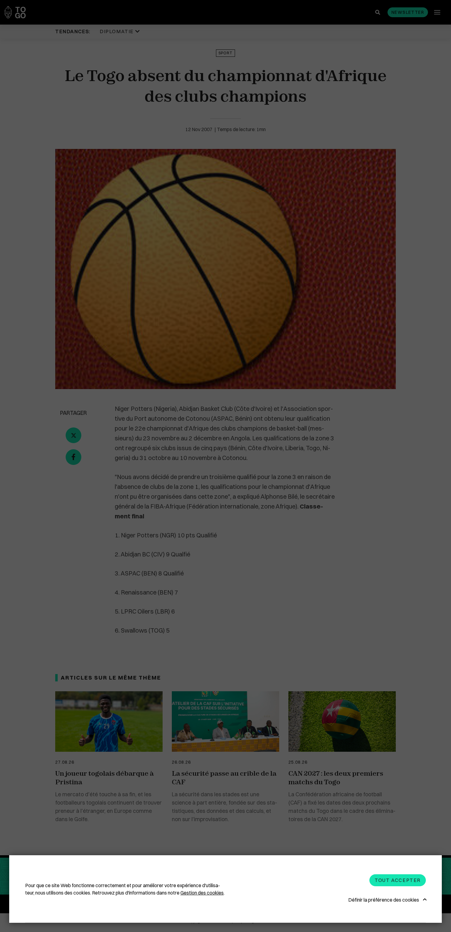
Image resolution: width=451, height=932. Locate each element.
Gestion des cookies (202, 893)
